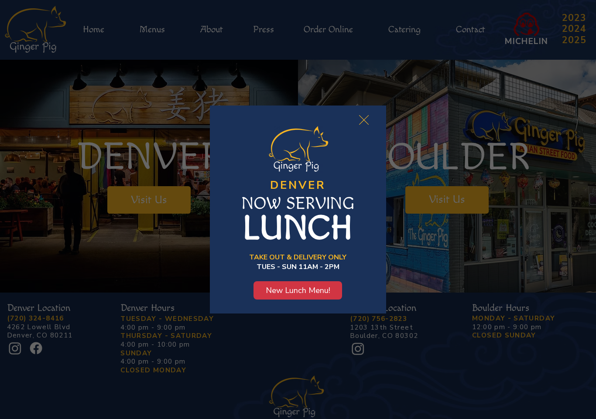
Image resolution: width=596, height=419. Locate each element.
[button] (364, 120)
